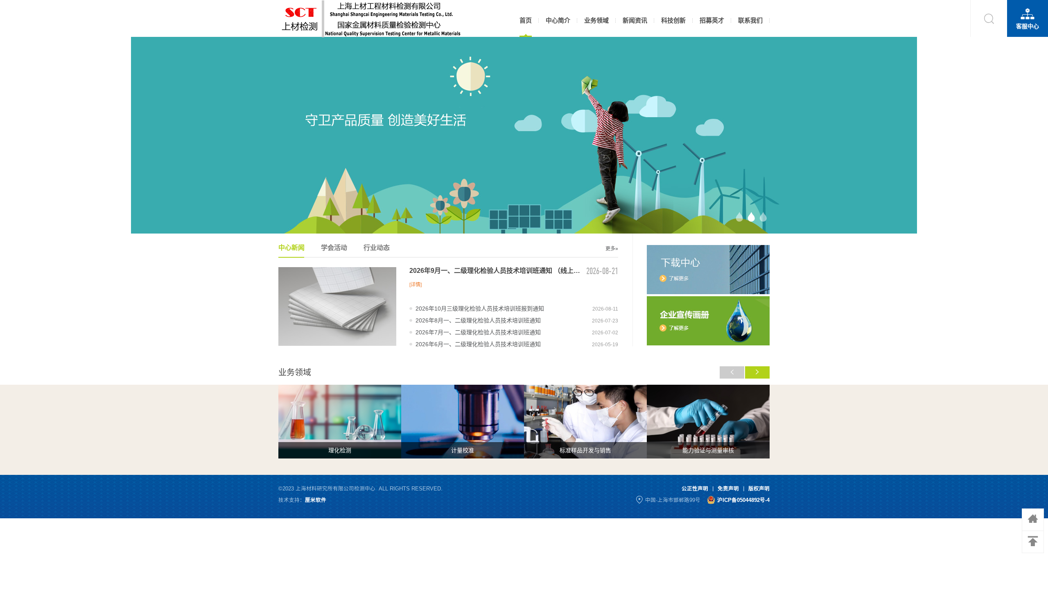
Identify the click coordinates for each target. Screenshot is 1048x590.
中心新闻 (291, 247)
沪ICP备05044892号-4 (743, 500)
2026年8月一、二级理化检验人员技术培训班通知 (478, 320)
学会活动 (334, 247)
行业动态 (377, 247)
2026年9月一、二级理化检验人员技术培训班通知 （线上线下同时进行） (495, 270)
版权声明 (759, 489)
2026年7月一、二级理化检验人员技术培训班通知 (478, 332)
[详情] (415, 285)
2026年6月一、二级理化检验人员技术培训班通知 (478, 344)
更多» (611, 249)
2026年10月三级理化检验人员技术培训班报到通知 (480, 308)
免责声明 (728, 489)
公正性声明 (695, 489)
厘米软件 (315, 500)
